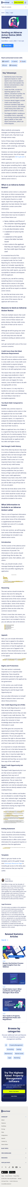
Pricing (3, 1129)
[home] (5, 2)
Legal (11, 12)
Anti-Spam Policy (4, 1181)
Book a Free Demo (18, 2)
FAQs (2, 1132)
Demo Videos (4, 1144)
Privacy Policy (16, 1176)
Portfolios (3, 1126)
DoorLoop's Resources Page (13, 863)
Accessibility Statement (6, 1184)
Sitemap (19, 1178)
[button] (25, 2)
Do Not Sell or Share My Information (9, 1178)
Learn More (14, 1096)
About (2, 1120)
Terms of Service (8, 1176)
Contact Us (4, 1141)
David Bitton (4, 40)
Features (3, 1123)
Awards (3, 1138)
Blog (7, 12)
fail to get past (19, 157)
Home (2, 12)
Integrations (4, 1135)
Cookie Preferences (14, 1181)
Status (2, 1176)
